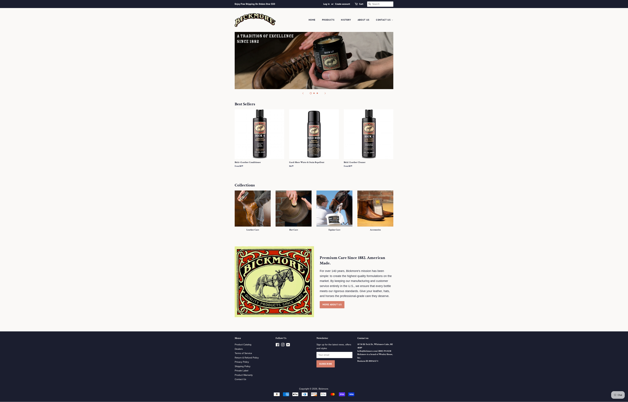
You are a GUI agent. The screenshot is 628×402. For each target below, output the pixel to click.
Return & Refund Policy (247, 357)
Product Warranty (244, 375)
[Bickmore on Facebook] (277, 345)
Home (312, 19)
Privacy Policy (242, 362)
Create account (342, 3)
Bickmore (323, 389)
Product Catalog (243, 344)
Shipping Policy (242, 366)
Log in (326, 3)
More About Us (332, 304)
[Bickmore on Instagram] (283, 345)
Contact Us (383, 19)
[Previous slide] (302, 93)
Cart (361, 3)
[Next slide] (325, 93)
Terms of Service (243, 353)
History (346, 19)
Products (328, 19)
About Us (363, 19)
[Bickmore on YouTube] (288, 345)
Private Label (241, 370)
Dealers (239, 349)
